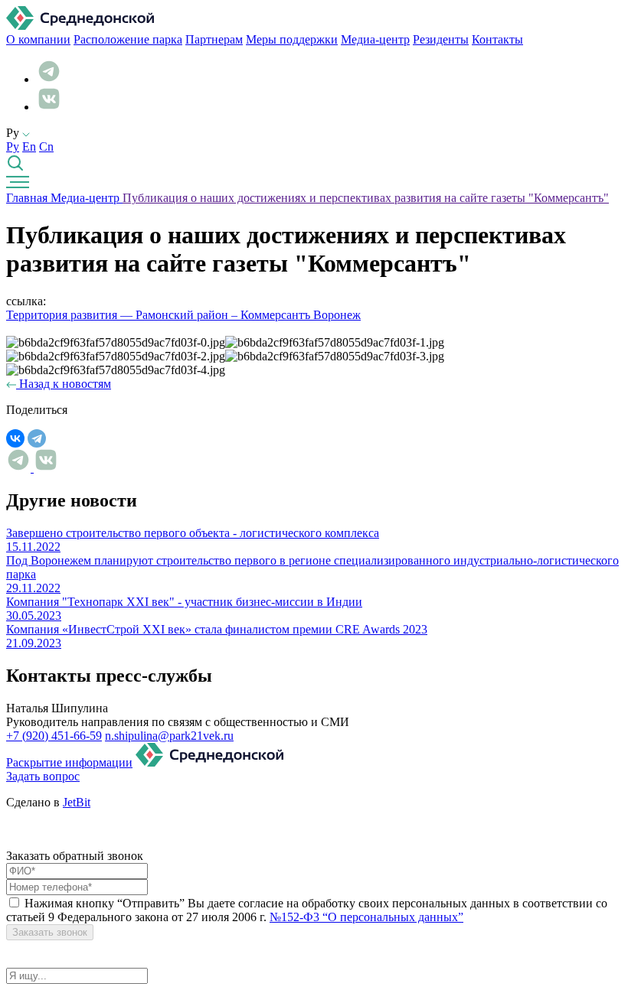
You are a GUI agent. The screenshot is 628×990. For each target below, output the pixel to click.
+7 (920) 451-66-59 (54, 735)
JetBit (76, 802)
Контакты (497, 39)
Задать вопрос (43, 776)
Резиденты (441, 39)
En (29, 146)
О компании (38, 39)
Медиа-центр (375, 39)
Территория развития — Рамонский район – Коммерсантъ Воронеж (183, 314)
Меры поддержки (292, 39)
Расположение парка (128, 39)
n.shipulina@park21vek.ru (169, 735)
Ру (12, 146)
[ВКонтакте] (15, 438)
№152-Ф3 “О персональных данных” (366, 916)
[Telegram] (37, 438)
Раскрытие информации (69, 762)
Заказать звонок (49, 932)
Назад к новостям (63, 383)
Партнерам (214, 39)
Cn (46, 146)
